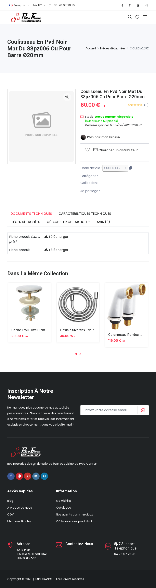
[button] (76, 353)
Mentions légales (19, 521)
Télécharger (58, 236)
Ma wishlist (63, 501)
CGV (10, 514)
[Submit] (143, 410)
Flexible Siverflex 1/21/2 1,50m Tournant (90, 330)
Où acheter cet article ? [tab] (68, 222)
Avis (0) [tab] (103, 222)
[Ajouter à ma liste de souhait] (88, 150)
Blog (10, 501)
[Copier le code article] (130, 168)
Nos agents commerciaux (74, 514)
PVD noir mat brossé (103, 137)
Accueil (91, 48)
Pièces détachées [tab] (25, 222)
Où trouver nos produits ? (74, 521)
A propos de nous (19, 508)
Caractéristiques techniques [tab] (84, 213)
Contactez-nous (79, 544)
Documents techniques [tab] (31, 213)
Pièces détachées (113, 48)
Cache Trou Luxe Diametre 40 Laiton (38, 330)
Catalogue (63, 508)
